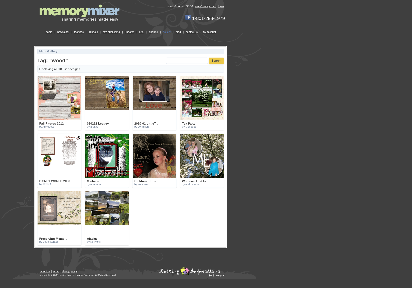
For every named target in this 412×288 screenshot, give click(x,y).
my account (209, 32)
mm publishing (111, 32)
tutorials (93, 32)
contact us (192, 32)
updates (129, 32)
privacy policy (69, 271)
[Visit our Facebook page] (188, 18)
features (79, 32)
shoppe (153, 32)
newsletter (63, 32)
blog (178, 32)
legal (56, 271)
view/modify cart (205, 6)
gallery (167, 32)
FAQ (141, 32)
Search (216, 60)
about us (45, 271)
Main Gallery (48, 51)
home (49, 32)
